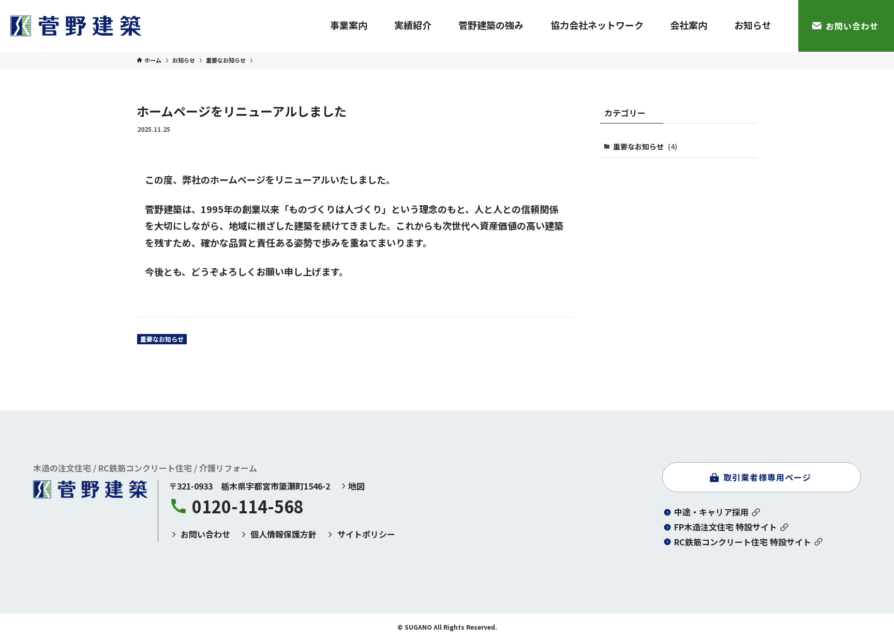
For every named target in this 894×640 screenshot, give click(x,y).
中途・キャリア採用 (711, 512)
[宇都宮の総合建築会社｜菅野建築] (76, 26)
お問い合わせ (205, 534)
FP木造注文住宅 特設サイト (725, 527)
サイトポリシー (366, 534)
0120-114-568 (248, 506)
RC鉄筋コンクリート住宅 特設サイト (742, 542)
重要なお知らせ (162, 338)
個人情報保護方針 (283, 534)
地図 (356, 486)
